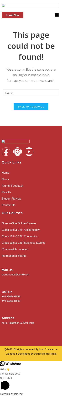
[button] (56, 15)
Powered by (11, 393)
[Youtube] (29, 151)
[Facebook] (6, 151)
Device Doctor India (45, 353)
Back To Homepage (31, 106)
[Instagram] (17, 151)
